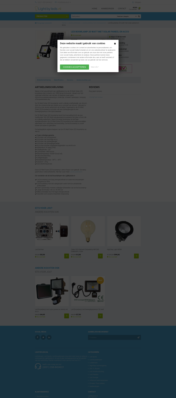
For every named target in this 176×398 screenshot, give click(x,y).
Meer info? (95, 67)
